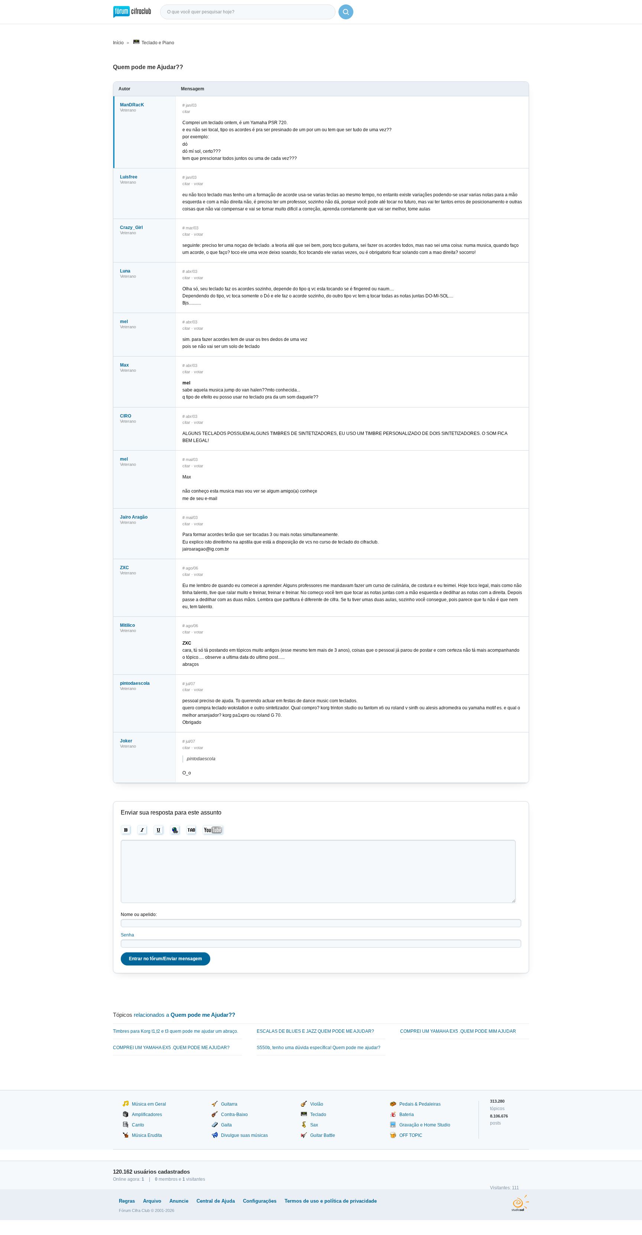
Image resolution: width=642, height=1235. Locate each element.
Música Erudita (147, 1135)
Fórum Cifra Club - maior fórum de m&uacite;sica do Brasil (132, 12)
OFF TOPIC (410, 1135)
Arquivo (152, 1201)
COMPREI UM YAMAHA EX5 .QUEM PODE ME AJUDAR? (171, 1047)
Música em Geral (149, 1104)
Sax (314, 1125)
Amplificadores (147, 1114)
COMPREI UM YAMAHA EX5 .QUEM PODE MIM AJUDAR (458, 1031)
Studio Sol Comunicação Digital (520, 1203)
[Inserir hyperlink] (175, 830)
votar (198, 183)
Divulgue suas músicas (244, 1135)
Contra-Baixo (234, 1114)
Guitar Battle (322, 1135)
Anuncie (178, 1201)
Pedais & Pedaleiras (420, 1104)
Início (118, 42)
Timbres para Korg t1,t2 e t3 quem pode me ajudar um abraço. (175, 1031)
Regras (127, 1201)
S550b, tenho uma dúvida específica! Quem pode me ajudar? (318, 1047)
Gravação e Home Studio (424, 1125)
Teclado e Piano (158, 42)
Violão (316, 1104)
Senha (127, 935)
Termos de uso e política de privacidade (331, 1201)
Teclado (318, 1114)
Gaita (226, 1125)
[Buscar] (345, 11)
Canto (138, 1125)
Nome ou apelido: (139, 914)
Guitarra (229, 1104)
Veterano (128, 110)
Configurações (259, 1201)
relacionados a (184, 1015)
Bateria (406, 1114)
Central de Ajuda (216, 1201)
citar (186, 111)
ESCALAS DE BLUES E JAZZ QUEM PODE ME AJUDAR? (315, 1031)
